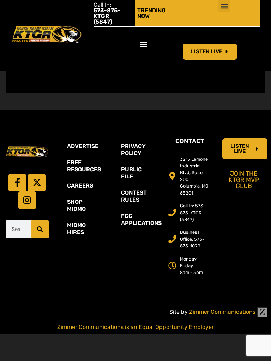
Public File (131, 173)
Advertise (82, 146)
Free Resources (84, 166)
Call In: (107, 13)
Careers (80, 185)
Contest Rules (134, 196)
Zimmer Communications (223, 311)
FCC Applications (139, 219)
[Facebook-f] (17, 182)
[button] (224, 6)
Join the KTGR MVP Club (244, 179)
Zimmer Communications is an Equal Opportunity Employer (135, 327)
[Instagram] (27, 200)
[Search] (40, 229)
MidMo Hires (76, 228)
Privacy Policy (133, 150)
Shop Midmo (76, 205)
